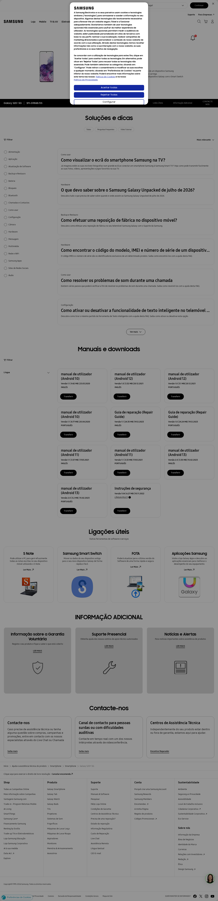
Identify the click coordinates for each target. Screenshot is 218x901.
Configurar (109, 102)
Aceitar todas (109, 88)
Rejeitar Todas (109, 95)
